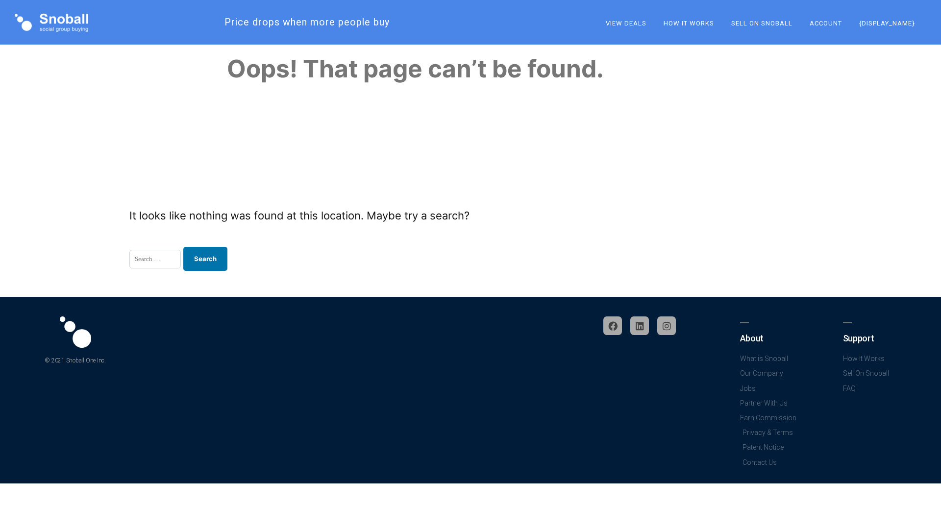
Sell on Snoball (761, 23)
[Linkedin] (639, 325)
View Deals (626, 23)
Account (826, 23)
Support (858, 338)
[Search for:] (155, 259)
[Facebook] (612, 325)
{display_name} (887, 23)
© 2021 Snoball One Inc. (75, 360)
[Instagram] (666, 325)
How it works (689, 23)
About (752, 338)
